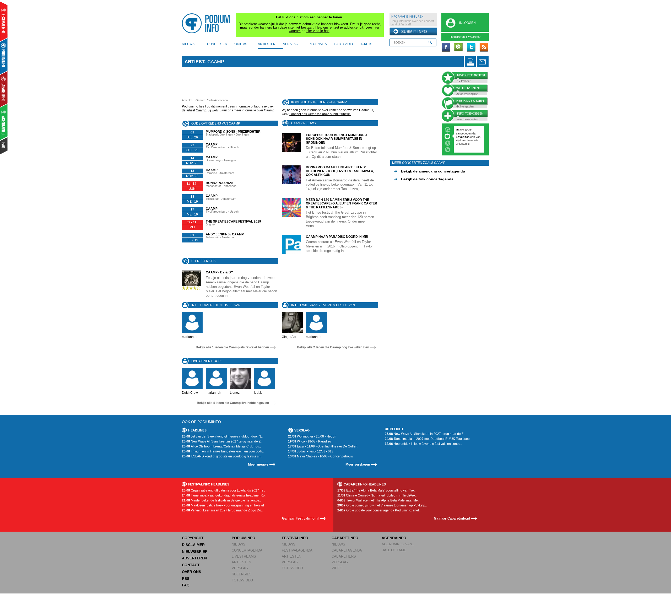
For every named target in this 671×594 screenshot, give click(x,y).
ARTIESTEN (241, 562)
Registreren (457, 36)
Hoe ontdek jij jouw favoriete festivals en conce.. (423, 443)
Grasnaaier (463, 130)
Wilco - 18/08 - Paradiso (309, 441)
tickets (365, 44)
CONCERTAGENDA (247, 550)
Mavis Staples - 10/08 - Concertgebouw (320, 456)
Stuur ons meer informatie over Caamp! (247, 110)
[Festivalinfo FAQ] (4, 146)
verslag (290, 44)
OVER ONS (191, 572)
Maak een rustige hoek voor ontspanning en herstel (223, 505)
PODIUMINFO (243, 538)
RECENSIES (242, 574)
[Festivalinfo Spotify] (458, 47)
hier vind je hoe (317, 31)
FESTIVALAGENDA (297, 550)
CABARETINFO (345, 538)
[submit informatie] (413, 32)
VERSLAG (240, 568)
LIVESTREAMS (244, 556)
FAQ (186, 585)
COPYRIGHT (193, 538)
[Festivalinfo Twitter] (471, 47)
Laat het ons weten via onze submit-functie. (320, 114)
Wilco (474, 143)
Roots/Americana (217, 100)
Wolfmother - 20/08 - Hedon (312, 436)
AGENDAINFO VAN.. (398, 544)
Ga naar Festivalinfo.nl (300, 518)
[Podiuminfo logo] (207, 23)
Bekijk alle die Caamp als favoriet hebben (232, 347)
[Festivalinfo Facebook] (445, 47)
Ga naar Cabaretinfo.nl (452, 518)
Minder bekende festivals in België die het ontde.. (221, 500)
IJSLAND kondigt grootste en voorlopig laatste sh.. (222, 456)
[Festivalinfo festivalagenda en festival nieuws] (4, 21)
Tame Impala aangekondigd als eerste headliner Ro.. (224, 495)
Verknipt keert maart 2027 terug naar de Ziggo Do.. (222, 510)
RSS (185, 578)
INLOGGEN (467, 23)
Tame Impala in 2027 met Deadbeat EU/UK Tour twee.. (428, 438)
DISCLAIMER (193, 545)
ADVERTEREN (194, 558)
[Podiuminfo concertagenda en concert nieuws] (4, 56)
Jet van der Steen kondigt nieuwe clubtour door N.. (222, 436)
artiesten (266, 44)
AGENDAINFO (394, 538)
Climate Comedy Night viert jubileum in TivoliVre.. (376, 495)
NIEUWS (238, 544)
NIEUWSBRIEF (194, 551)
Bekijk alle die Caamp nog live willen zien (333, 347)
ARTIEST (194, 61)
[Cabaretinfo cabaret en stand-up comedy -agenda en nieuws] (4, 89)
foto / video (344, 44)
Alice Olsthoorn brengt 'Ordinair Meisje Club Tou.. (221, 446)
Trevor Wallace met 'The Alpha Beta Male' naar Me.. (378, 500)
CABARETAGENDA (347, 550)
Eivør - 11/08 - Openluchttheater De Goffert (322, 446)
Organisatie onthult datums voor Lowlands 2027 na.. (223, 490)
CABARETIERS (344, 556)
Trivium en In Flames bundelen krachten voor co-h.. (223, 451)
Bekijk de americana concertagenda (429, 171)
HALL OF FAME (394, 550)
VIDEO (337, 568)
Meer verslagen (357, 464)
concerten (217, 44)
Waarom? (474, 36)
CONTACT (191, 565)
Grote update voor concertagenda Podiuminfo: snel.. (378, 510)
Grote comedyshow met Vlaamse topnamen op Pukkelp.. (382, 505)
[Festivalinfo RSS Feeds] (483, 47)
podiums (239, 44)
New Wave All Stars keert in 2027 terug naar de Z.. (222, 441)
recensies (318, 44)
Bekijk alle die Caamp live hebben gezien (233, 402)
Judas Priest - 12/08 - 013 (310, 451)
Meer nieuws (258, 464)
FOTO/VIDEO (242, 580)
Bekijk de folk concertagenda (423, 179)
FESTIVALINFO (295, 538)
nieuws (188, 44)
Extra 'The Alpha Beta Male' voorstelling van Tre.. (376, 490)
